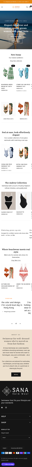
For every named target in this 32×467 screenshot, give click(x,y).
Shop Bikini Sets (16, 260)
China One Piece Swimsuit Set (6, 165)
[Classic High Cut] (8, 201)
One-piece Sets (8, 118)
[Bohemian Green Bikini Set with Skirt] (8, 73)
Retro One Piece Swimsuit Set (21, 165)
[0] (30, 7)
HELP (3, 416)
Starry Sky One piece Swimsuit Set (23, 85)
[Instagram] (7, 407)
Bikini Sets (23, 118)
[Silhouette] (23, 201)
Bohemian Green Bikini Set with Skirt (6, 86)
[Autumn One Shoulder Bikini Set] (8, 273)
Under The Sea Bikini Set (23, 285)
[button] (16, 37)
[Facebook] (3, 407)
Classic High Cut (7, 212)
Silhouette (20, 212)
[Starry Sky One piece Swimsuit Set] (23, 73)
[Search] (27, 7)
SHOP (3, 422)
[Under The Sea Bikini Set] (23, 273)
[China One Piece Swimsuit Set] (8, 153)
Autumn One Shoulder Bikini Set (8, 285)
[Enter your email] (29, 438)
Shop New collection (16, 61)
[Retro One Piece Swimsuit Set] (23, 153)
